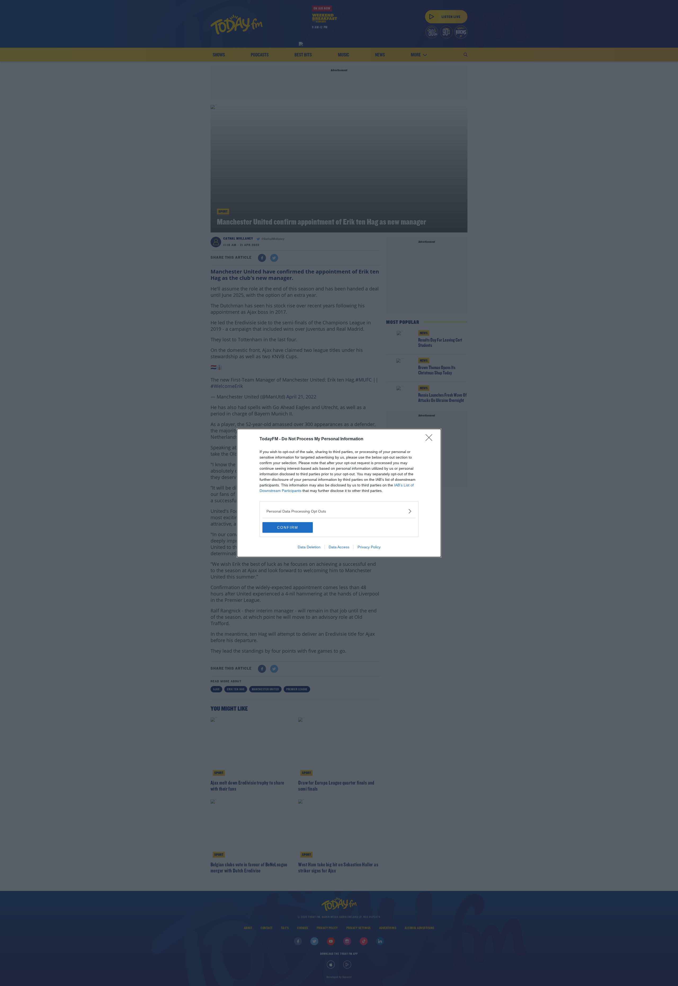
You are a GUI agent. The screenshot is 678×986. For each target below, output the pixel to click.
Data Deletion (309, 547)
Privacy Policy (369, 547)
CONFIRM (287, 527)
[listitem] (339, 511)
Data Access (339, 547)
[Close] (431, 439)
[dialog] (339, 493)
